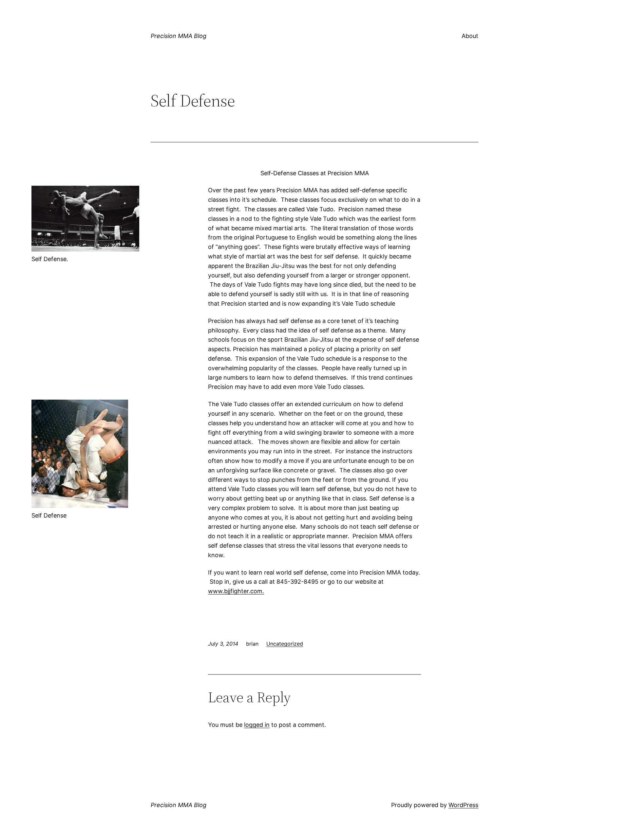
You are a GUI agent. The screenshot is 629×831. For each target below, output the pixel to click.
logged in (257, 724)
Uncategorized (284, 643)
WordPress (463, 805)
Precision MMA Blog (178, 35)
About (470, 35)
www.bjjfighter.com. (236, 591)
